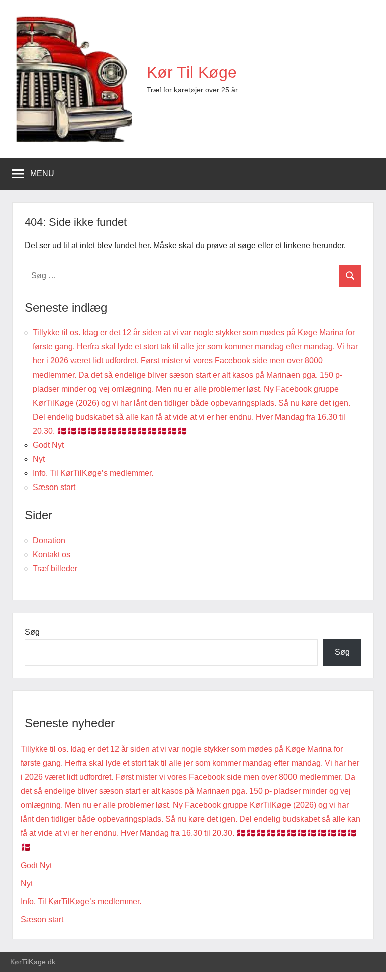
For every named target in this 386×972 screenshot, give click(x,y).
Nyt (39, 459)
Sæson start (54, 487)
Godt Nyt (48, 445)
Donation (49, 540)
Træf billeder (55, 568)
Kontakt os (51, 554)
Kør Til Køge (192, 72)
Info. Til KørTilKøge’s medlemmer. (93, 473)
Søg (32, 632)
